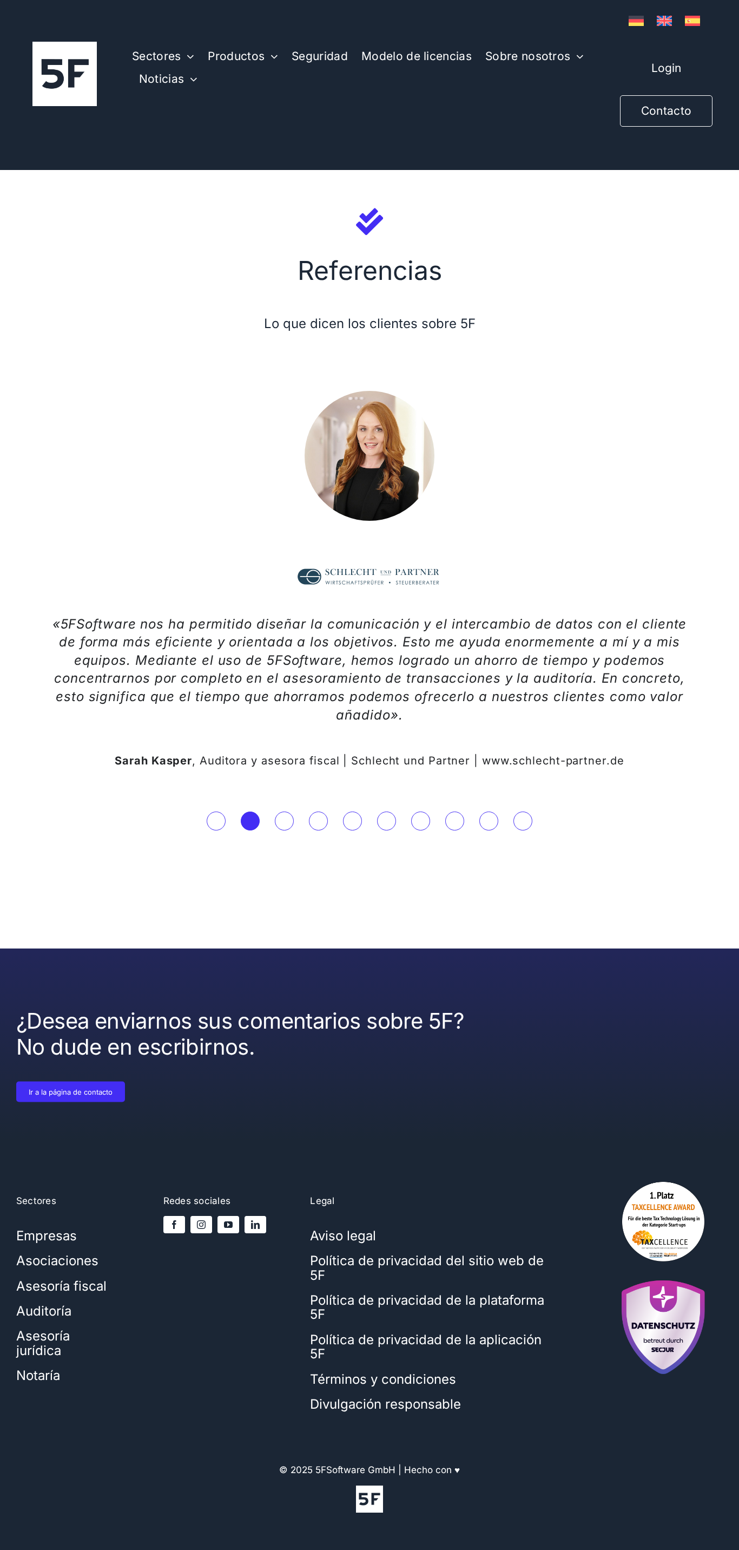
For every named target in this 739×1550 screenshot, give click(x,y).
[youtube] (228, 1224)
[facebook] (174, 1224)
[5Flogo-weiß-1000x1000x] (64, 46)
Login (666, 68)
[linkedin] (255, 1224)
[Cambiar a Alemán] (636, 21)
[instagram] (201, 1224)
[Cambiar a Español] (692, 21)
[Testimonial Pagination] (216, 821)
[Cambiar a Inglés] (664, 21)
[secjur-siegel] (663, 1277)
